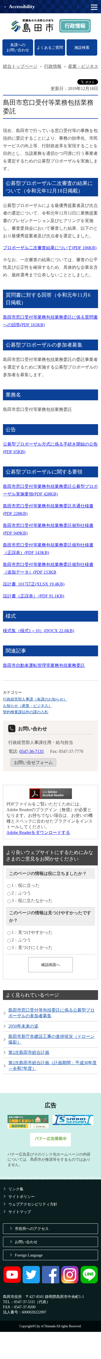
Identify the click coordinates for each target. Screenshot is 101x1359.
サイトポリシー (21, 1196)
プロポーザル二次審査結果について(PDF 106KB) (49, 247)
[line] (89, 1282)
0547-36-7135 (31, 751)
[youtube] (12, 1282)
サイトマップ (19, 1212)
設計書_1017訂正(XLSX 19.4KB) (33, 584)
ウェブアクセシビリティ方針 (32, 1204)
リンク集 (15, 1189)
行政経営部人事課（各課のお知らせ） (35, 699)
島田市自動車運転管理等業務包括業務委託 (44, 665)
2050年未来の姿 (23, 1026)
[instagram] (69, 1282)
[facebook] (50, 1282)
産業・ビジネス (83, 66)
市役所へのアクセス (32, 1228)
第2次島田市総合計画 (28, 1052)
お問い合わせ (26, 1242)
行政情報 (52, 66)
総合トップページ (20, 66)
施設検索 (81, 47)
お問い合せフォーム (33, 762)
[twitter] (31, 1282)
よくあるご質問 (50, 47)
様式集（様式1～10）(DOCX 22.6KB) (38, 630)
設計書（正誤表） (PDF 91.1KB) (33, 596)
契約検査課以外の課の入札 (25, 712)
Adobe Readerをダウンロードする (38, 832)
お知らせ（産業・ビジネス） (27, 706)
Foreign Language (29, 1255)
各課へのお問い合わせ (17, 47)
